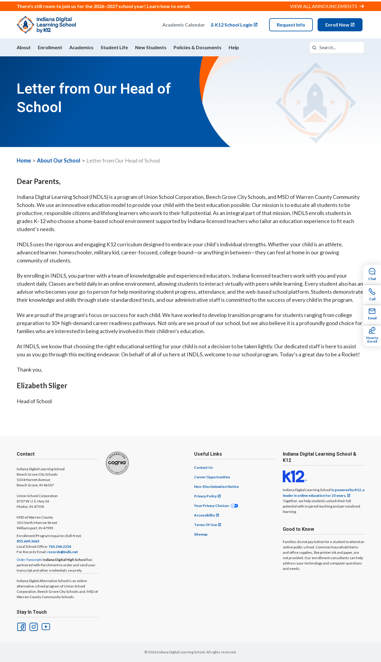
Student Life (114, 47)
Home (24, 160)
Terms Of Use (205, 524)
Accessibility (204, 515)
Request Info (291, 24)
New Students (150, 47)
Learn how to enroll (168, 6)
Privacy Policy (205, 496)
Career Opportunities (212, 477)
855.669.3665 (28, 541)
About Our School (58, 160)
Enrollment (50, 47)
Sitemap (200, 534)
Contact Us (203, 467)
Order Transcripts (29, 559)
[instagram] (33, 626)
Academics (81, 47)
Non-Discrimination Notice (216, 486)
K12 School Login (233, 24)
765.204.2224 (60, 546)
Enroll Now (337, 24)
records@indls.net (62, 552)
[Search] (314, 47)
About (24, 47)
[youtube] (45, 626)
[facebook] (21, 626)
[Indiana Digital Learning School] (46, 25)
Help (234, 47)
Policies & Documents (197, 47)
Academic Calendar (183, 24)
